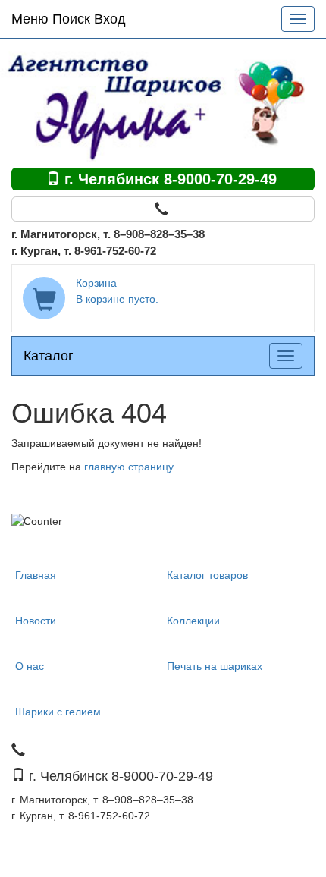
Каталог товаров (207, 575)
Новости (35, 621)
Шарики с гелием (58, 712)
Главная (35, 575)
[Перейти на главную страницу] (163, 102)
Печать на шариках (214, 666)
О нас (29, 666)
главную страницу (128, 467)
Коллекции (193, 621)
